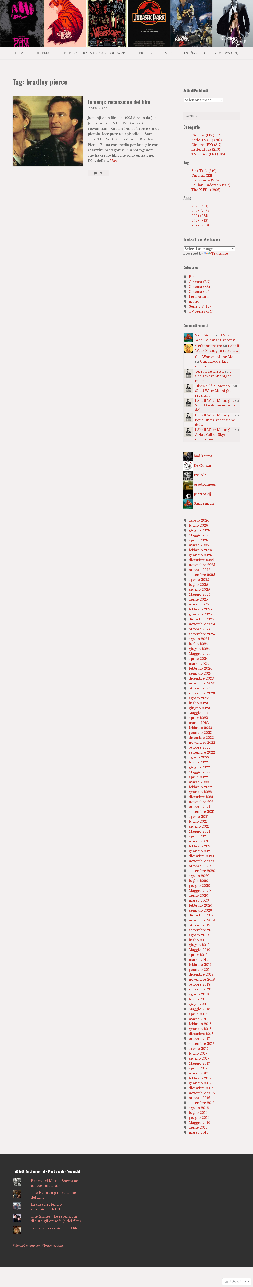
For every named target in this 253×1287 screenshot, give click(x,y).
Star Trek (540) (204, 171)
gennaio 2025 (200, 614)
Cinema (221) (202, 175)
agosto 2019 (199, 935)
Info (167, 53)
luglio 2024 (198, 644)
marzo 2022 (199, 782)
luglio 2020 (198, 881)
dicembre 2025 (201, 560)
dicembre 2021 (201, 797)
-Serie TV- (144, 53)
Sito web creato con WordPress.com (38, 1246)
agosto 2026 (199, 520)
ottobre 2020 (200, 866)
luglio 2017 (198, 1053)
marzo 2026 (199, 545)
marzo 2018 (198, 1019)
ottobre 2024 (199, 629)
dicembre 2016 (201, 1088)
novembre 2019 (202, 920)
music (194, 301)
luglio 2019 (198, 940)
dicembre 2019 (201, 915)
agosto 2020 (199, 876)
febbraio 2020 (200, 905)
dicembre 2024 (201, 619)
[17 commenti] (96, 173)
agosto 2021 (199, 817)
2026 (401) (199, 206)
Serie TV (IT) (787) (206, 140)
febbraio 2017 (200, 1078)
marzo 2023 (199, 723)
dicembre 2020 (201, 856)
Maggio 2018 (199, 1009)
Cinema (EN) (200, 282)
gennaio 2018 (200, 1029)
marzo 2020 (199, 900)
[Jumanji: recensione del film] (101, 173)
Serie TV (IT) (200, 306)
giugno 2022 (199, 767)
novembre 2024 (202, 624)
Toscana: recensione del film (55, 1228)
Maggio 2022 (200, 772)
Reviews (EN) (226, 53)
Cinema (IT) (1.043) (207, 135)
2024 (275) (199, 216)
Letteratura (199, 297)
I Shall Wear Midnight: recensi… (213, 376)
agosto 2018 (199, 994)
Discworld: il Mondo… (213, 386)
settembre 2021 (202, 812)
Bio (192, 277)
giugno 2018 (199, 1004)
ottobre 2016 (199, 1098)
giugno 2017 (199, 1058)
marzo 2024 (199, 664)
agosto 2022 (199, 757)
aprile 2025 (198, 599)
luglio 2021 (198, 821)
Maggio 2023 (200, 713)
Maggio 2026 (200, 535)
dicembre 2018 (201, 974)
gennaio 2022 (200, 792)
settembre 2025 (202, 575)
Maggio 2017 (199, 1063)
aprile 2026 (198, 540)
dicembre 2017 (201, 1034)
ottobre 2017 (199, 1039)
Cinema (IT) (199, 292)
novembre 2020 (202, 861)
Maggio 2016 (199, 1123)
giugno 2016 (199, 1118)
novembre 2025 (202, 565)
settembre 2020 (202, 871)
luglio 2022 (198, 762)
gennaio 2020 (200, 910)
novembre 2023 (202, 683)
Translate (219, 253)
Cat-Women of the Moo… (216, 357)
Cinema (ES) (199, 287)
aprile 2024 (198, 659)
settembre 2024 (202, 634)
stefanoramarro (208, 346)
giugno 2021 (199, 826)
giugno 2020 (199, 886)
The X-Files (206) (205, 190)
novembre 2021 (202, 802)
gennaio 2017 (200, 1083)
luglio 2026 (198, 525)
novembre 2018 (202, 979)
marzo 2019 (198, 960)
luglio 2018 (198, 999)
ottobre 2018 (199, 984)
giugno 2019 (199, 945)
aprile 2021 (198, 836)
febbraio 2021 (200, 846)
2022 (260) (200, 225)
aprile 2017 (198, 1068)
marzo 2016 (198, 1132)
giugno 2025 (199, 589)
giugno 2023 (199, 708)
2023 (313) (199, 220)
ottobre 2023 (200, 688)
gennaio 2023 (200, 733)
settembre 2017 (201, 1044)
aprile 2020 (198, 895)
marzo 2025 (199, 604)
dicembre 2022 (201, 738)
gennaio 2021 (200, 851)
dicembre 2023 (201, 678)
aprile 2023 (198, 718)
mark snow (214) (205, 180)
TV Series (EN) (201, 311)
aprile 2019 (198, 955)
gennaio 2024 (200, 673)
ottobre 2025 (200, 570)
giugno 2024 (199, 649)
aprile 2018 (198, 1014)
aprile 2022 (198, 777)
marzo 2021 (198, 841)
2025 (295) (200, 211)
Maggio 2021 (199, 831)
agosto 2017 (198, 1048)
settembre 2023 (202, 693)
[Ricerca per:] (211, 116)
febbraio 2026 (200, 550)
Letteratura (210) (205, 149)
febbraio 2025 (200, 609)
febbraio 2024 (200, 668)
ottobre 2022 (200, 747)
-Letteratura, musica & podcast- (93, 53)
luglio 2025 (198, 585)
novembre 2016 (202, 1093)
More (113, 161)
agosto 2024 (199, 639)
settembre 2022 (202, 752)
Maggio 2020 (200, 891)
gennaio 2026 (200, 555)
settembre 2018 (202, 989)
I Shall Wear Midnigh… (214, 401)
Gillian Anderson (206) (210, 185)
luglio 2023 (198, 703)
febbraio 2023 (200, 728)
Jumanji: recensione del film (119, 102)
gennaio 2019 (200, 970)
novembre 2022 (202, 742)
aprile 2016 (198, 1127)
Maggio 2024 (199, 654)
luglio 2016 (198, 1113)
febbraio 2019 (200, 965)
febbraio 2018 (200, 1024)
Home (20, 53)
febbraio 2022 (200, 787)
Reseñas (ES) (193, 53)
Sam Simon (205, 335)
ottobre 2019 (199, 925)
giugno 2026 (199, 530)
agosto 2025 (199, 580)
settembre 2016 (202, 1103)
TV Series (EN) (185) (208, 154)
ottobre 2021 (199, 807)
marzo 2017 (198, 1073)
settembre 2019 (202, 930)
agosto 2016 (199, 1108)
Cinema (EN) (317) (206, 145)
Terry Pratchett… (209, 371)
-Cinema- (42, 53)
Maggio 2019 (199, 950)
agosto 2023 (199, 698)
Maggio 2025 (200, 594)
